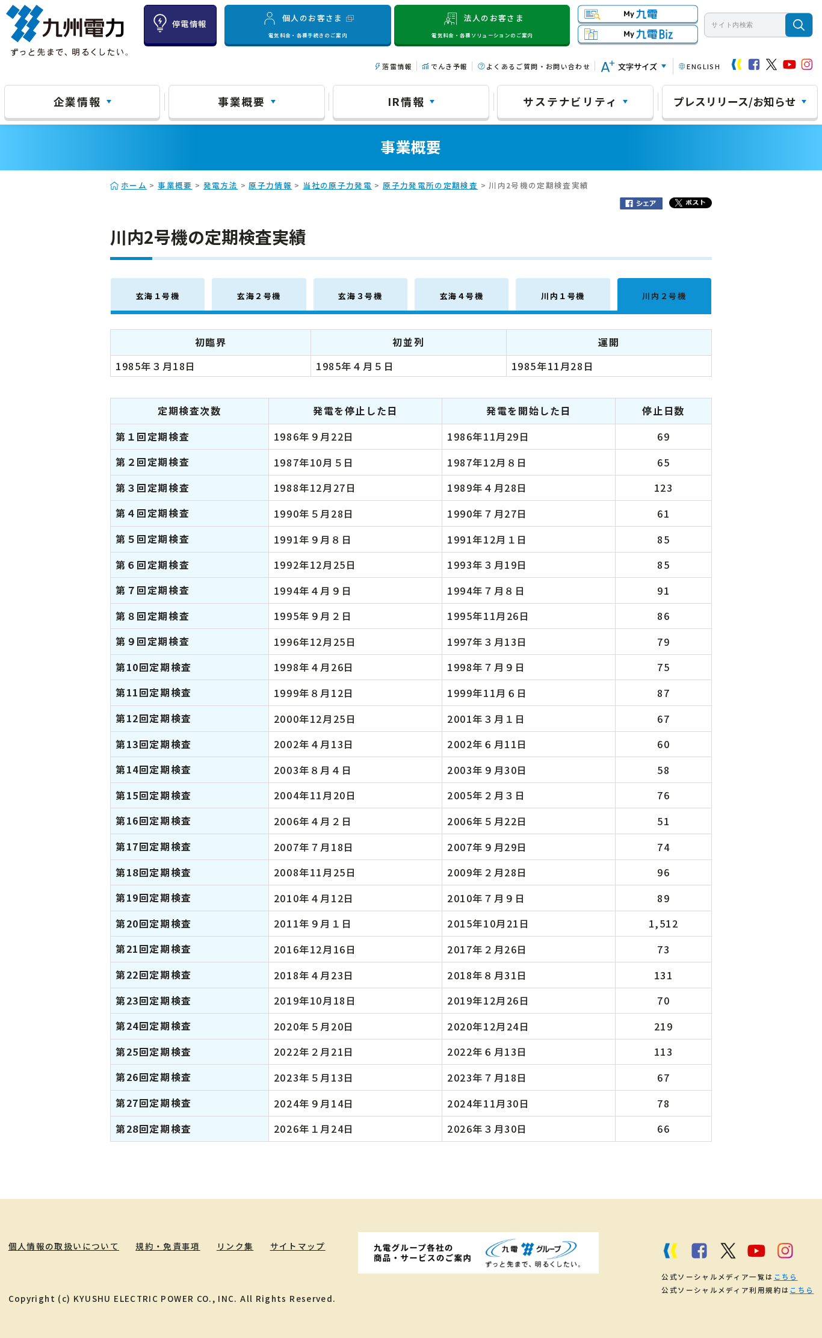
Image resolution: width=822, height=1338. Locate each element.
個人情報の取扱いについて (63, 1246)
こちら (786, 1276)
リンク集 (235, 1246)
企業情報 (77, 101)
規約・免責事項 (167, 1246)
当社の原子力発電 (337, 185)
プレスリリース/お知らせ (734, 101)
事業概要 (241, 101)
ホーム (134, 185)
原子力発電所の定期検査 (430, 185)
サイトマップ (298, 1246)
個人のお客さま (307, 25)
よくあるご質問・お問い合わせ (538, 66)
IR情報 (406, 101)
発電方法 (220, 185)
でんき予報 (449, 66)
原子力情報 (270, 185)
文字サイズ (637, 66)
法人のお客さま (482, 25)
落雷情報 (397, 66)
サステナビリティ (570, 101)
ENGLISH (703, 66)
